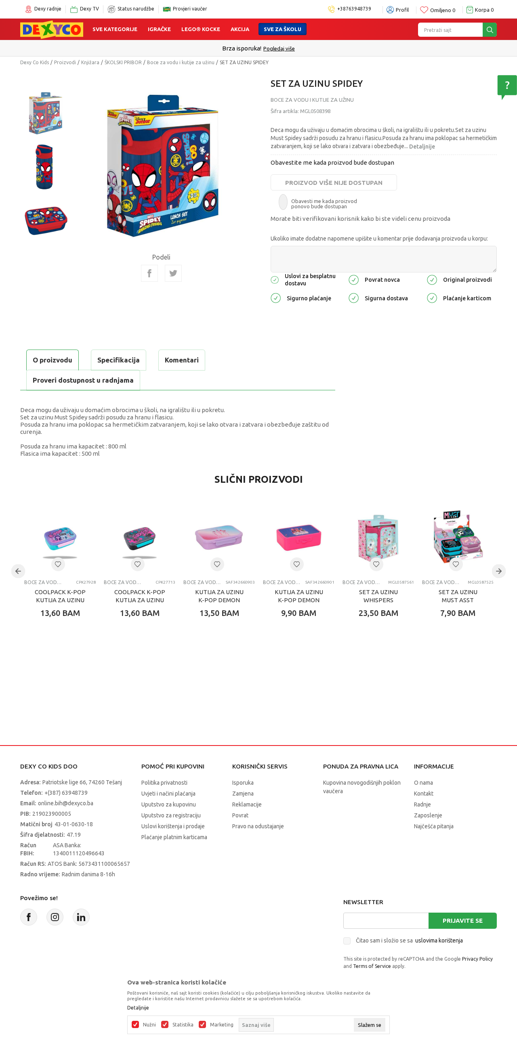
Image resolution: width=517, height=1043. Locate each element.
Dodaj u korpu (67, 660)
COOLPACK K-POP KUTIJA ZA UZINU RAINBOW (60, 600)
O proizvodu (52, 360)
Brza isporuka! (241, 48)
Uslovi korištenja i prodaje (173, 826)
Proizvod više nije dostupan (333, 182)
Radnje (422, 804)
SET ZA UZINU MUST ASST (458, 596)
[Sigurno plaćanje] (276, 297)
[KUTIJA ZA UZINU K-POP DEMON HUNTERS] (219, 537)
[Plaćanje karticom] (432, 297)
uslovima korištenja (439, 940)
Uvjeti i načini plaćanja (168, 793)
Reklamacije (247, 804)
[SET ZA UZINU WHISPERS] (378, 537)
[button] (58, 564)
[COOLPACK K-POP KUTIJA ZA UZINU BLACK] (139, 537)
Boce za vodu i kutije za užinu (180, 62)
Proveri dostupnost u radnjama (83, 380)
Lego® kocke (200, 29)
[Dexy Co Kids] (51, 29)
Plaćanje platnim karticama (174, 837)
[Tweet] (173, 273)
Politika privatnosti (164, 782)
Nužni (149, 1024)
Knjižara (90, 62)
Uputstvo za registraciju (171, 815)
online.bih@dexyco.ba (65, 803)
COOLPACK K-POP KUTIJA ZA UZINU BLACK (139, 600)
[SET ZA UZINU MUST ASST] (457, 537)
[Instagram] (55, 917)
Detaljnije (422, 146)
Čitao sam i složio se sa (409, 940)
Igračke (159, 29)
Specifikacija (118, 360)
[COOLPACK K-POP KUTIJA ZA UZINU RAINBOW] (60, 537)
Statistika (182, 1024)
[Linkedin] (81, 917)
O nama (423, 782)
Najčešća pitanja (434, 826)
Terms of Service (372, 966)
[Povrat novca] (354, 279)
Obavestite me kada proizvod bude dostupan (332, 162)
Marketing (221, 1024)
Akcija (240, 29)
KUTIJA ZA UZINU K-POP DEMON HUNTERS (219, 600)
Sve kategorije (114, 29)
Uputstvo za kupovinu (168, 804)
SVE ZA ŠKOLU (282, 29)
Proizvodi (65, 62)
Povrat (240, 815)
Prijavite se (463, 920)
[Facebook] (149, 273)
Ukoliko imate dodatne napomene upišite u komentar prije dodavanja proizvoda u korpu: (379, 238)
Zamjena (243, 793)
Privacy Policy (477, 958)
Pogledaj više (279, 48)
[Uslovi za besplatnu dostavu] (275, 279)
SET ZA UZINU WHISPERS (378, 596)
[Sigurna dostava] (354, 297)
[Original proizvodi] (432, 279)
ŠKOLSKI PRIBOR (123, 62)
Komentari (182, 360)
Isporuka (243, 782)
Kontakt (423, 793)
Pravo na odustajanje (258, 826)
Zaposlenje (428, 815)
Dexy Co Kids (34, 62)
